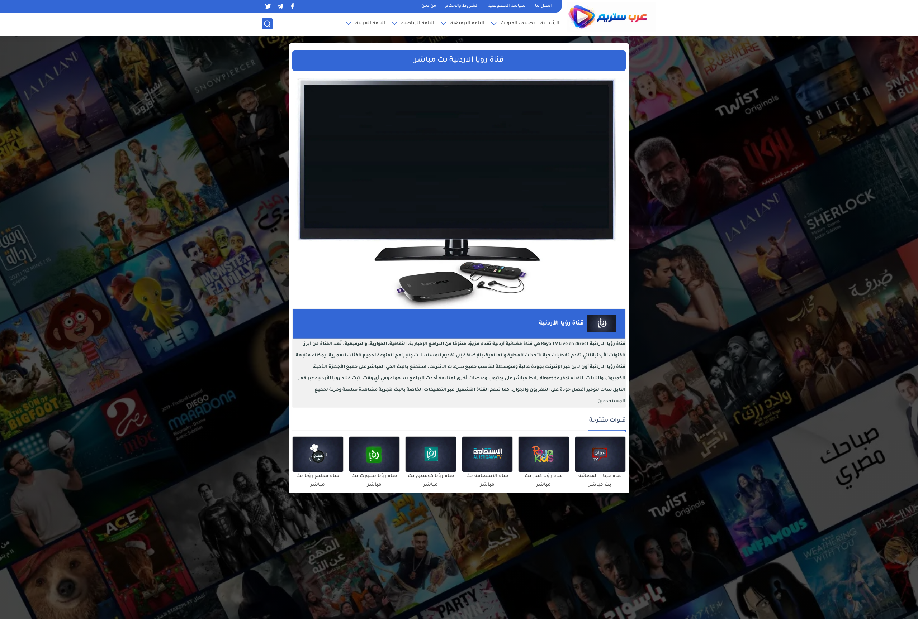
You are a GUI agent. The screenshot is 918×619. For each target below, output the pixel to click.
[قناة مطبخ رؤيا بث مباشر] (318, 454)
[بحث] (267, 23)
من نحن (428, 6)
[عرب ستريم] (611, 17)
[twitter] (268, 6)
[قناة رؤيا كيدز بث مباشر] (543, 454)
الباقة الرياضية (417, 23)
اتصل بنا (543, 6)
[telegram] (280, 6)
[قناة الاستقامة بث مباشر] (487, 454)
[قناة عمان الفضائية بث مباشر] (600, 454)
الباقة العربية (370, 23)
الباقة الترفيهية (467, 23)
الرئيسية (549, 23)
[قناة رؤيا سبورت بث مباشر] (374, 454)
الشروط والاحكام (461, 6)
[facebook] (292, 6)
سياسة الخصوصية (507, 6)
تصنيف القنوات (518, 23)
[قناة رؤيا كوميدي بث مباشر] (430, 454)
